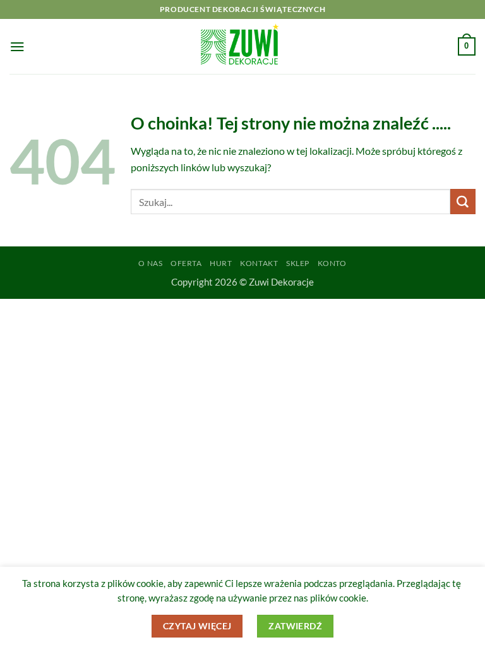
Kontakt (259, 263)
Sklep (297, 263)
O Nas (150, 263)
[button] (17, 46)
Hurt (221, 263)
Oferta (186, 263)
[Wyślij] (463, 201)
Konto (332, 263)
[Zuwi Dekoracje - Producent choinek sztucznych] (242, 46)
